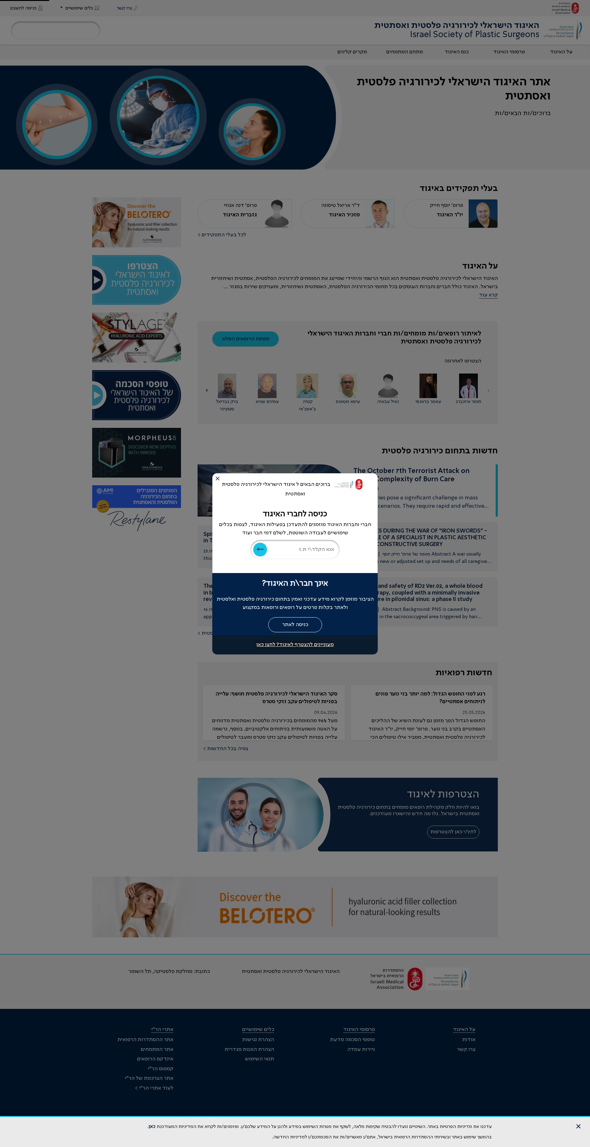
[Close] (217, 478)
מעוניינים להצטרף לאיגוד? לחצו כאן (295, 644)
